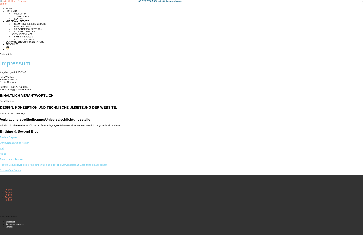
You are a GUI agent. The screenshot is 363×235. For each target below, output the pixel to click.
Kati (2, 148)
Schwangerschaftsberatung (25, 42)
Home (9, 8)
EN (7, 47)
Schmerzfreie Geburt (10, 170)
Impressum (10, 221)
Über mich (12, 11)
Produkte (12, 44)
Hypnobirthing (22, 26)
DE (7, 49)
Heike (3, 154)
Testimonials (21, 16)
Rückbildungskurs (24, 39)
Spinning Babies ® (23, 37)
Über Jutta (20, 14)
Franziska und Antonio (11, 159)
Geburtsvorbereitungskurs (30, 24)
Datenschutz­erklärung (15, 224)
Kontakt (18, 19)
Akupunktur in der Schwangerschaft (23, 32)
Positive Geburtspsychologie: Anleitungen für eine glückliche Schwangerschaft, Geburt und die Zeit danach (53, 165)
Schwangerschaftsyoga (28, 29)
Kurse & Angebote (17, 21)
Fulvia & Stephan (8, 137)
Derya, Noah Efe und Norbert (14, 143)
